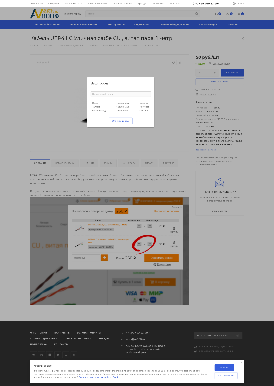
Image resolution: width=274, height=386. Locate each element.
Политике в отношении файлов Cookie (99, 377)
